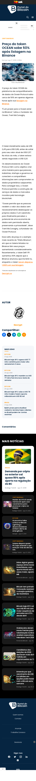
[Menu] (32, 17)
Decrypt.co (7, 273)
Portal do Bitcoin (18, 9)
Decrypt (18, 325)
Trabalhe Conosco (18, 732)
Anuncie (18, 728)
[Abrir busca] (27, 17)
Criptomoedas (8, 38)
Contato (18, 719)
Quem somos (18, 715)
